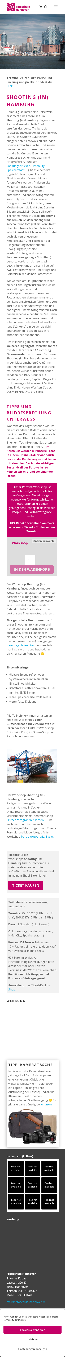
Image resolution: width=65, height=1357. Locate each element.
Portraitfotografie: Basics (37, 836)
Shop (11, 989)
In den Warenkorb (32, 569)
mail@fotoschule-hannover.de (26, 1302)
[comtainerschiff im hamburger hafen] (32, 781)
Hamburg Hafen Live (20, 645)
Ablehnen (32, 1339)
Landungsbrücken (18, 166)
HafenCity (38, 166)
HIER (10, 86)
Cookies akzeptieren (32, 1330)
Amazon (46, 1104)
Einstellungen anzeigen (32, 1349)
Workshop (20, 543)
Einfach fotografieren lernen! (25, 820)
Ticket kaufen (25, 885)
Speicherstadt (15, 170)
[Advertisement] (28, 1026)
